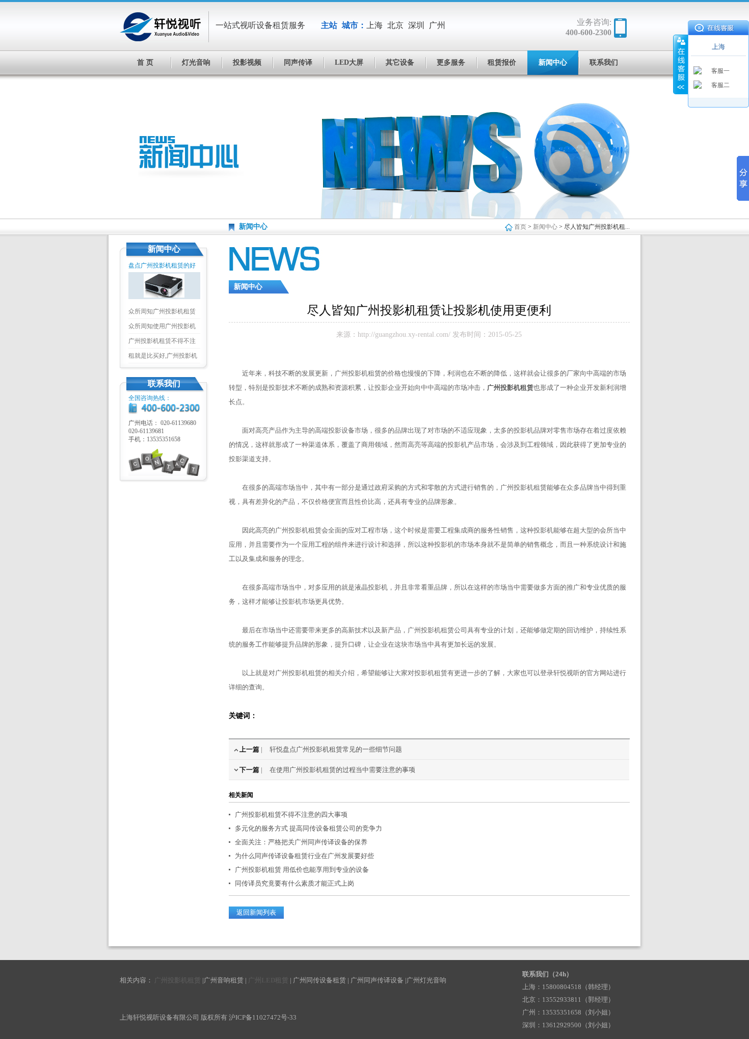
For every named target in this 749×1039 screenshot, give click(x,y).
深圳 (416, 25)
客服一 (720, 70)
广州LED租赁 (268, 980)
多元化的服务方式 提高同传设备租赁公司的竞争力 (308, 828)
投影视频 (247, 62)
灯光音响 (196, 62)
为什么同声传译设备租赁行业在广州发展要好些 (304, 856)
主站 (329, 25)
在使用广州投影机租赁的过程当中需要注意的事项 (342, 770)
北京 (395, 25)
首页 (520, 226)
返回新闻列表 (256, 912)
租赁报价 (502, 62)
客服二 (720, 85)
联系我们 (604, 62)
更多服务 (451, 62)
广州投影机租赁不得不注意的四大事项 (291, 814)
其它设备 (400, 62)
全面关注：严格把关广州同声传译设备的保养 (301, 842)
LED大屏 (349, 62)
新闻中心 (553, 62)
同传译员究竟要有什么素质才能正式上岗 (294, 883)
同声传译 (298, 62)
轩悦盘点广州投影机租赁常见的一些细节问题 (336, 749)
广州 (437, 25)
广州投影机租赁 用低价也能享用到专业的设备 (302, 869)
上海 (374, 25)
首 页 (145, 62)
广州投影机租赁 (510, 387)
